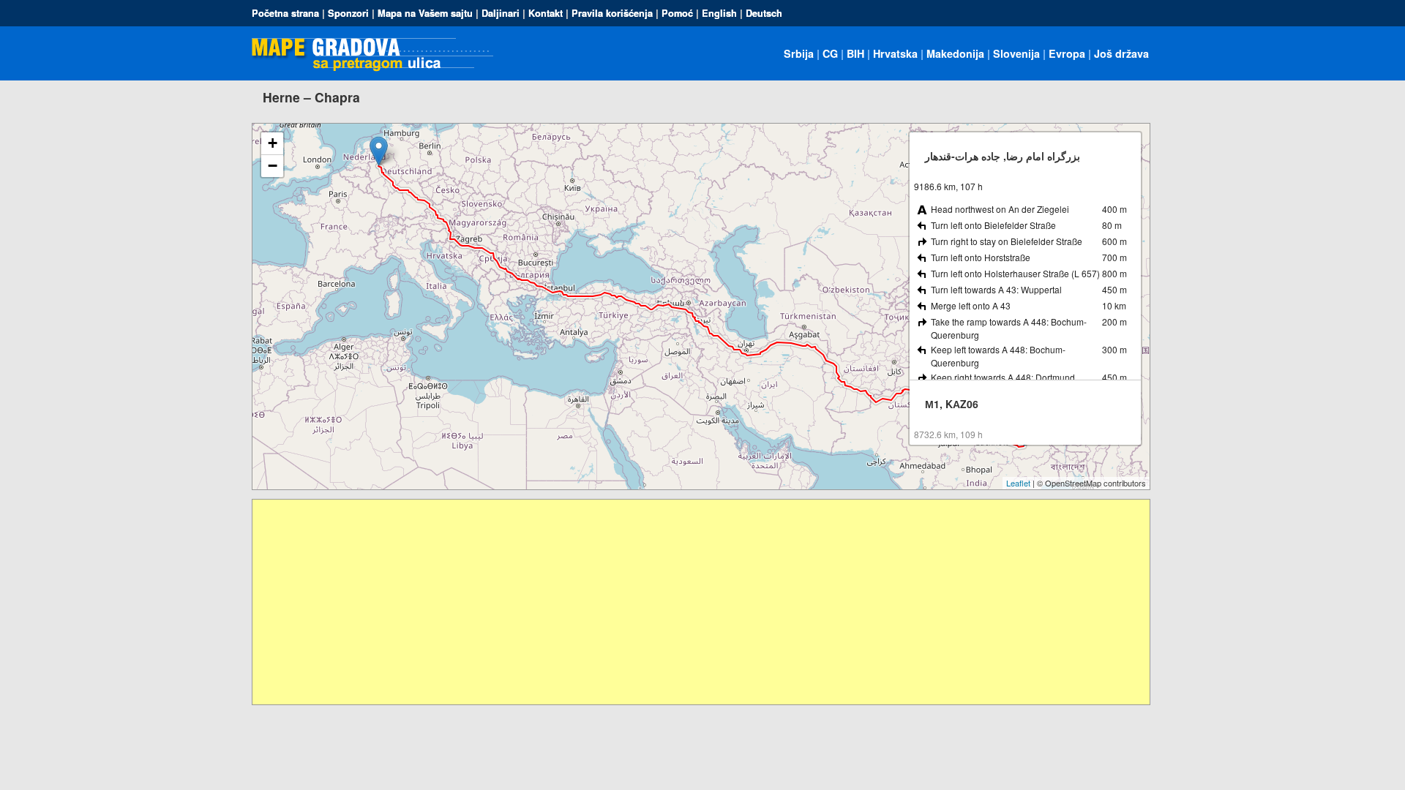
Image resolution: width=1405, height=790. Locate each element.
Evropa (1067, 53)
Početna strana (285, 13)
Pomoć (677, 13)
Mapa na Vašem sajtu (425, 13)
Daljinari (501, 13)
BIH (855, 53)
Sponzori (348, 13)
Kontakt (545, 13)
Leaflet (1018, 483)
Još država (1121, 53)
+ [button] (272, 143)
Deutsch (764, 13)
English (719, 13)
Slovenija (1016, 53)
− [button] (272, 166)
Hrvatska (895, 53)
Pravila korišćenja (612, 13)
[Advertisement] (691, 602)
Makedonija (955, 53)
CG (830, 53)
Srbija (799, 53)
